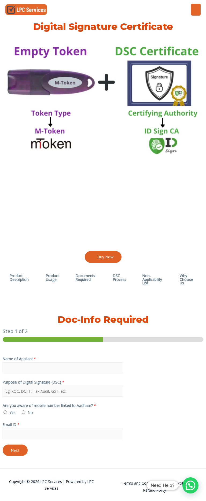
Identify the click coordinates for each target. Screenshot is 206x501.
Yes (13, 412)
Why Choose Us (186, 279)
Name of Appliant (19, 358)
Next (15, 450)
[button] (103, 257)
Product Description (19, 277)
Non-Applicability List (152, 279)
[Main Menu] (196, 9)
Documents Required (85, 277)
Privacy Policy (176, 483)
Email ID (11, 424)
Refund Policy (154, 490)
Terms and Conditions (141, 483)
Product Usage (52, 277)
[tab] (21, 279)
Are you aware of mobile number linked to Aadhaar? (49, 405)
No (30, 412)
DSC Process (119, 277)
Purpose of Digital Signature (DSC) (33, 382)
